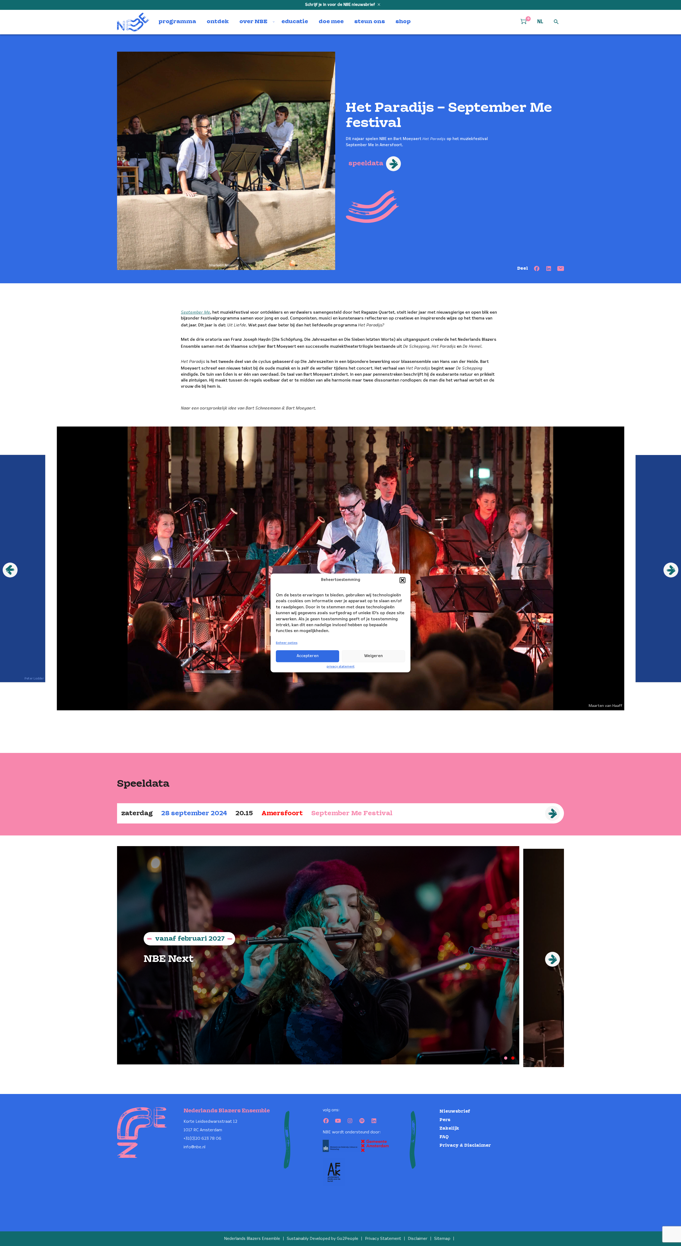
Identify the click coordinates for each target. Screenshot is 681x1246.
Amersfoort (282, 813)
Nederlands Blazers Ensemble (252, 1239)
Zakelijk (449, 1128)
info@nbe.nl (194, 1147)
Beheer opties (286, 642)
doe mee (331, 21)
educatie (294, 21)
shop (403, 21)
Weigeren (373, 656)
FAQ (444, 1137)
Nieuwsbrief (454, 1111)
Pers (444, 1120)
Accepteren (308, 656)
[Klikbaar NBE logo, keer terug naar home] (133, 22)
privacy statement (341, 666)
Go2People (347, 1239)
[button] (402, 580)
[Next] (552, 959)
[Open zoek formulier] (556, 22)
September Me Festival (351, 813)
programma (177, 21)
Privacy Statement (383, 1239)
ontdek (218, 21)
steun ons (369, 21)
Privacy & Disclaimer (465, 1145)
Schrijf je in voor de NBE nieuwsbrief (340, 5)
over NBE (253, 21)
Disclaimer (417, 1239)
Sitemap (442, 1239)
